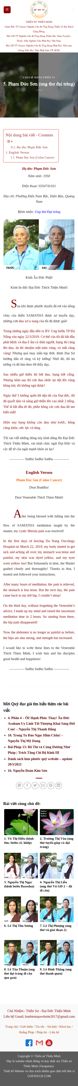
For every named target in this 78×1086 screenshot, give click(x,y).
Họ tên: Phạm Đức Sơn (32, 147)
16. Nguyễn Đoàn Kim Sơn (27, 770)
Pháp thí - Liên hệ (48, 1032)
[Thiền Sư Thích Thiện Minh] (39, 10)
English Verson (19, 152)
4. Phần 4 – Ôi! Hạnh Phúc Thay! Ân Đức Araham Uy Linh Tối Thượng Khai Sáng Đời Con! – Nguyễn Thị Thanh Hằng (41, 723)
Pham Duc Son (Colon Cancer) (35, 157)
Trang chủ (11, 1026)
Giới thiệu (26, 1026)
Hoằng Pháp (26, 1032)
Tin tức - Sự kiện (46, 1026)
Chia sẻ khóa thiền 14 (39, 77)
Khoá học (65, 1026)
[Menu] (7, 9)
